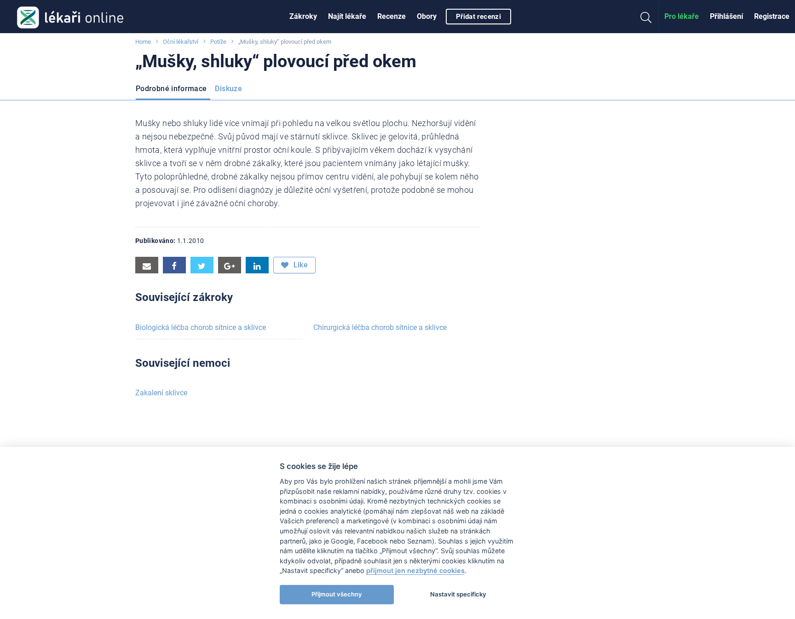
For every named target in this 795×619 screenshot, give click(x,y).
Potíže (218, 41)
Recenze (391, 16)
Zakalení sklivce (161, 392)
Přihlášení (726, 16)
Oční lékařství (180, 41)
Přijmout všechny (336, 594)
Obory (427, 16)
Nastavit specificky (458, 594)
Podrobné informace (171, 88)
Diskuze (228, 88)
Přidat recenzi (478, 16)
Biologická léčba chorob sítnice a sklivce (200, 327)
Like (299, 264)
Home (143, 41)
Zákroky (303, 16)
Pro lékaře (681, 16)
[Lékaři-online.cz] (70, 16)
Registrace (771, 16)
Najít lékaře (347, 16)
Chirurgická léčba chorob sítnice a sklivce (380, 327)
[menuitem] (303, 16)
